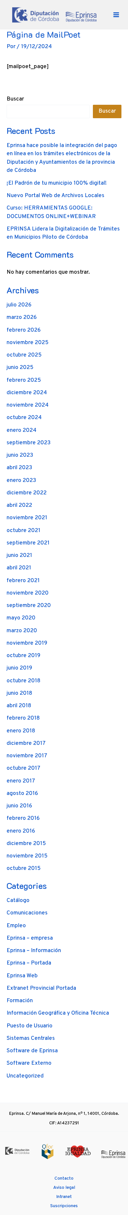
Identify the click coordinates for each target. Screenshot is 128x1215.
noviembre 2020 (28, 593)
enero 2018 (21, 731)
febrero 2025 (24, 380)
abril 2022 (19, 505)
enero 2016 (21, 831)
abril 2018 (19, 705)
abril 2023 (19, 467)
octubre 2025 (24, 355)
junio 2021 (19, 555)
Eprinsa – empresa (30, 938)
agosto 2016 (22, 793)
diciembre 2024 (27, 392)
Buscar (15, 99)
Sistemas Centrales (31, 1038)
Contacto (64, 1178)
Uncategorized (25, 1076)
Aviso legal (64, 1187)
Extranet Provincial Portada (41, 988)
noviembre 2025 (28, 342)
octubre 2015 (24, 868)
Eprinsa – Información (34, 950)
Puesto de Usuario (30, 1026)
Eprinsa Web (22, 976)
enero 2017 (21, 781)
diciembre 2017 (26, 743)
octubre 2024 (24, 417)
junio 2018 (19, 693)
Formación (20, 1000)
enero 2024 (21, 430)
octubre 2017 (23, 768)
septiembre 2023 (29, 443)
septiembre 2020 (29, 605)
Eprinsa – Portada (29, 963)
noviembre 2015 (27, 856)
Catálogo (18, 900)
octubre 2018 (23, 681)
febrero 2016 (23, 818)
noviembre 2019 (27, 643)
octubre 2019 (23, 655)
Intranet (64, 1197)
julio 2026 (19, 305)
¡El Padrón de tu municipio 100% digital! (57, 183)
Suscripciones (64, 1206)
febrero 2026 (24, 330)
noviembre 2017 (27, 756)
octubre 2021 (23, 530)
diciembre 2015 (26, 843)
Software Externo (29, 1063)
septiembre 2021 (28, 543)
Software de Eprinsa (32, 1051)
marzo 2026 (22, 317)
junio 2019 (19, 668)
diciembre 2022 (27, 493)
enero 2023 (21, 480)
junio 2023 (20, 455)
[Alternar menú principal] (116, 14)
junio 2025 (20, 367)
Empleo (16, 926)
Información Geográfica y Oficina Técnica (58, 1013)
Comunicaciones (27, 913)
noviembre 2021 (27, 518)
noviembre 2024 (28, 405)
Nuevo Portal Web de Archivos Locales (55, 195)
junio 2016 (19, 806)
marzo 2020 (22, 631)
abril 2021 (19, 568)
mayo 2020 (21, 618)
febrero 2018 (23, 718)
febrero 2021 (23, 580)
